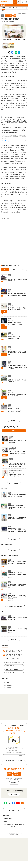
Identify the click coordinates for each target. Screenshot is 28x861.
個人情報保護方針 (8, 824)
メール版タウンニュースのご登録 (14, 760)
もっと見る (13, 420)
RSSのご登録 (13, 794)
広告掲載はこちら (10, 665)
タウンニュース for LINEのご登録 (14, 756)
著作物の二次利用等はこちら (13, 662)
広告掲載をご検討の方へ (9, 818)
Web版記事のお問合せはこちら (13, 672)
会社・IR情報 (6, 815)
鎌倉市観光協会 (8, 685)
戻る (3, 10)
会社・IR (18, 2)
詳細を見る (13, 783)
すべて (3, 8)
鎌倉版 (3, 5)
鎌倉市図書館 (7, 688)
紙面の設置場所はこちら (12, 669)
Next (22, 31)
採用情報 (5, 821)
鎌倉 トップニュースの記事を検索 (13, 606)
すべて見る (13, 539)
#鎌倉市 (8, 218)
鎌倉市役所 (7, 682)
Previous (5, 31)
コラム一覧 (13, 639)
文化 (17, 8)
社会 (22, 8)
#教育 (3, 218)
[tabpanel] (14, 33)
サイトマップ (14, 826)
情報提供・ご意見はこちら (12, 659)
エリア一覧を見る (13, 483)
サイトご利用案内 (19, 824)
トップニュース (10, 8)
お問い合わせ (15, 810)
